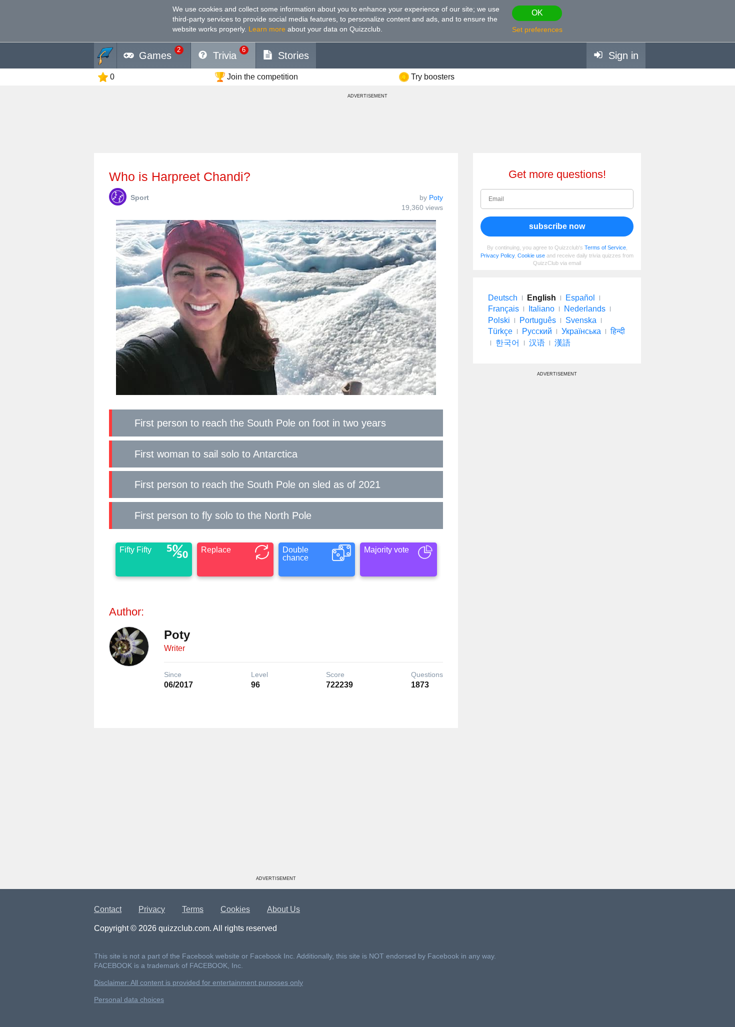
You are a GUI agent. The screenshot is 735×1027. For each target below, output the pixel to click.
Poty (436, 198)
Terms (193, 909)
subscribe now (557, 226)
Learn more (267, 29)
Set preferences (537, 30)
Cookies (235, 909)
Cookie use (531, 255)
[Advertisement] (276, 806)
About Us (283, 909)
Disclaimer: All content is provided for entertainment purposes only (198, 982)
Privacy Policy (497, 255)
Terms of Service (605, 247)
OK (537, 12)
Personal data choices (129, 1000)
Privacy (151, 909)
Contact (108, 909)
